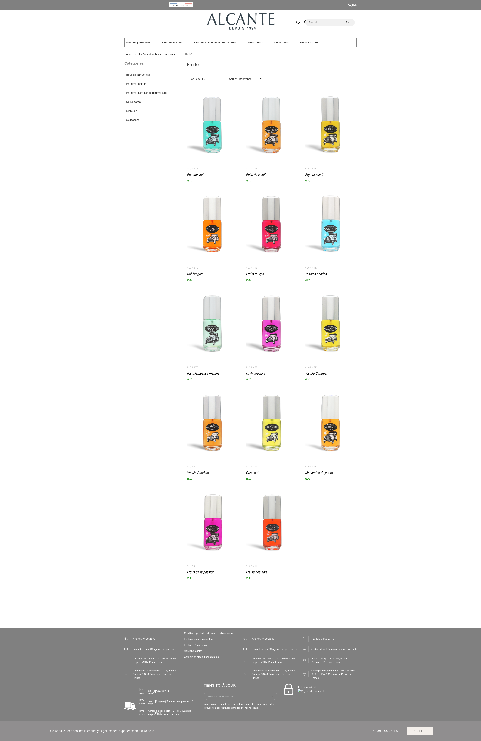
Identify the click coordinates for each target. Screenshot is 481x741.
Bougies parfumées (138, 74)
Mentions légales (193, 650)
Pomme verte (196, 174)
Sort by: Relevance (240, 78)
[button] (230, 143)
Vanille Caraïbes (316, 373)
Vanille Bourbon (198, 472)
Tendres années (316, 273)
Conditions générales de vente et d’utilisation (208, 633)
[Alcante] (240, 22)
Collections (133, 119)
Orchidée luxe (255, 373)
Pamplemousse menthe (203, 373)
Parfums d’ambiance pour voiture (146, 92)
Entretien (131, 110)
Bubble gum (195, 273)
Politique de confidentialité (198, 639)
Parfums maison (136, 83)
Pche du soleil (255, 174)
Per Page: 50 (197, 78)
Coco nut (252, 472)
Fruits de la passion (200, 571)
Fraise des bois (256, 571)
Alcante (193, 168)
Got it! (419, 731)
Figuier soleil (314, 174)
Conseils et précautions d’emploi (201, 656)
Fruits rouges (255, 273)
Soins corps (133, 101)
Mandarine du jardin (319, 472)
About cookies (385, 731)
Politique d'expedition (195, 645)
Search (350, 22)
